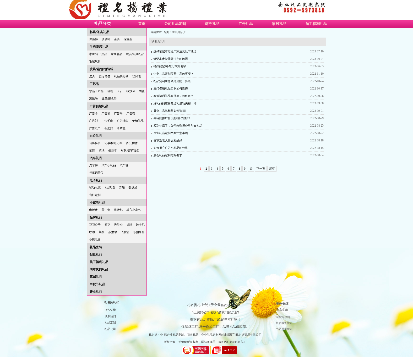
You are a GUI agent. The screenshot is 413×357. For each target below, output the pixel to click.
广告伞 (93, 113)
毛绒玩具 (95, 61)
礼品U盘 (109, 187)
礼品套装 (96, 247)
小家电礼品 (97, 202)
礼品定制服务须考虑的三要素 (172, 81)
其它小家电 (133, 210)
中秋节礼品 (97, 284)
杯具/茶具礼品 (99, 32)
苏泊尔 (112, 232)
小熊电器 (95, 239)
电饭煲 (93, 210)
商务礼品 (212, 24)
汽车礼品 (96, 158)
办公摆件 (132, 143)
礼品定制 (110, 322)
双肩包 (136, 76)
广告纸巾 (95, 128)
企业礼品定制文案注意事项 (170, 133)
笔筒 (92, 150)
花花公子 (95, 224)
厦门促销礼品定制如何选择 (170, 88)
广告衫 (93, 121)
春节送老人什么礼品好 (167, 140)
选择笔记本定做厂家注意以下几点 (174, 51)
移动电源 (95, 187)
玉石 (120, 91)
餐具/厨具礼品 (135, 54)
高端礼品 (96, 277)
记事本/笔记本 (113, 143)
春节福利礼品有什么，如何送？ (173, 96)
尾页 (272, 168)
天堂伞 (118, 224)
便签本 (112, 150)
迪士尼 (140, 224)
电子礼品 (96, 180)
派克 (107, 224)
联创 (92, 232)
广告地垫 (122, 121)
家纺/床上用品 (98, 54)
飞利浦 (125, 232)
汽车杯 (93, 165)
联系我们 (110, 316)
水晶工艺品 (96, 91)
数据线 (133, 187)
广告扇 (118, 113)
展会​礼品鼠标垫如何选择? (169, 110)
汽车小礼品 (109, 165)
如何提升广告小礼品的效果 (170, 148)
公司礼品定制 (175, 24)
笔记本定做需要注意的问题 (170, 59)
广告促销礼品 (99, 106)
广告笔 (106, 113)
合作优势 (110, 310)
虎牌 (129, 224)
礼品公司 (110, 329)
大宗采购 (282, 310)
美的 (101, 232)
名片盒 (121, 128)
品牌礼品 (96, 217)
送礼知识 (178, 32)
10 (251, 168)
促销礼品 (138, 121)
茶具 (117, 39)
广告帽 (130, 113)
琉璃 (110, 91)
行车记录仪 (96, 172)
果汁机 (118, 210)
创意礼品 (96, 254)
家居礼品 (279, 24)
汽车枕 (124, 165)
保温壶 (128, 39)
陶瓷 (142, 91)
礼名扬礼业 (111, 302)
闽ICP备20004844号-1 (231, 342)
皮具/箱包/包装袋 (101, 69)
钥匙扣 (108, 128)
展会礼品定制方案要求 (167, 155)
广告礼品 (246, 24)
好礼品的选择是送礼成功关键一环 (174, 103)
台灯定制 (95, 195)
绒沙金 (130, 91)
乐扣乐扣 (139, 232)
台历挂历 (95, 143)
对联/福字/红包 (130, 150)
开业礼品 (96, 291)
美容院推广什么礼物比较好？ (172, 118)
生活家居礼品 (99, 47)
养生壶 (106, 210)
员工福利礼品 (316, 24)
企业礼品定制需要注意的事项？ (173, 73)
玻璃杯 (106, 39)
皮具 (92, 76)
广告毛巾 (107, 121)
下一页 (260, 168)
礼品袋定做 (121, 76)
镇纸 (101, 150)
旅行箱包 (104, 76)
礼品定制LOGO (230, 305)
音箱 (122, 187)
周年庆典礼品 (99, 269)
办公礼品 (96, 136)
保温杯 (93, 39)
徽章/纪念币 (109, 98)
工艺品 (94, 84)
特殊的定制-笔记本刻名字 (169, 66)
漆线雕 (93, 98)
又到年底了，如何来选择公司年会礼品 (177, 125)
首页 (141, 24)
